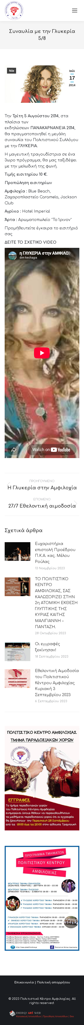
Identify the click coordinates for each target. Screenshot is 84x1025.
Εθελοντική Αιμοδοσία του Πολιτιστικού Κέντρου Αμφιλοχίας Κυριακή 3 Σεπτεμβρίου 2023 (57, 683)
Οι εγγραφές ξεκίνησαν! (47, 647)
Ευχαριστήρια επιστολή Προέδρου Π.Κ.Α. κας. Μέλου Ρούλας (55, 553)
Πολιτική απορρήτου (53, 982)
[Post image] (17, 551)
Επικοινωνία (24, 982)
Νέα (11, 70)
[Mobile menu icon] (74, 10)
